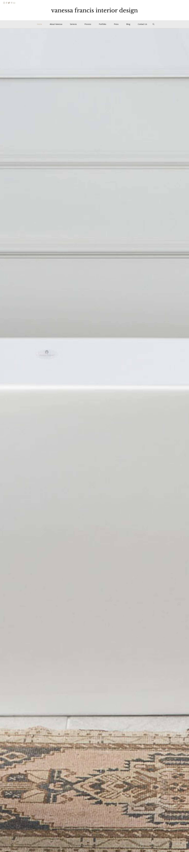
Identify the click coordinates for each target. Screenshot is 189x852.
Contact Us (142, 24)
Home (39, 24)
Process (87, 24)
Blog (128, 24)
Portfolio (102, 24)
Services (73, 24)
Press (116, 24)
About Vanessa (56, 24)
